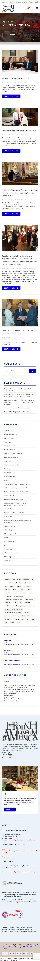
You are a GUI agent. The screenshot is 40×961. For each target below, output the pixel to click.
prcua (14, 616)
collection (26, 583)
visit (27, 619)
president (22, 616)
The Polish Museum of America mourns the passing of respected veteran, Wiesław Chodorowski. (20, 193)
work (12, 622)
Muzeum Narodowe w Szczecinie (17, 492)
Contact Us (27, 408)
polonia (26, 612)
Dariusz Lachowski (12, 408)
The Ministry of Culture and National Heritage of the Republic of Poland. (20, 947)
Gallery (7, 469)
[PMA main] (8, 8)
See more (9, 809)
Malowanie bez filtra (12, 394)
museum (22, 593)
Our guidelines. (7, 857)
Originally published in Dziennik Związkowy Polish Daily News (15, 504)
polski (7, 616)
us (22, 619)
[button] (15, 817)
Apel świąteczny (11, 434)
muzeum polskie (19, 596)
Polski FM (8, 509)
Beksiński (8, 446)
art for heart (9, 438)
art (32, 579)
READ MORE (10, 35)
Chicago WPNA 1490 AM (13, 453)
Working (32, 268)
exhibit (19, 586)
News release (21, 82)
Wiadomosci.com (11, 553)
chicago (18, 583)
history (15, 589)
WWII (18, 622)
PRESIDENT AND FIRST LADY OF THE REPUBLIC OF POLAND (17, 332)
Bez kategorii (10, 449)
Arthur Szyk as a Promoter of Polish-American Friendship (19, 402)
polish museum (29, 606)
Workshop (8, 560)
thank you (31, 616)
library (22, 589)
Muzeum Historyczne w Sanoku (16, 488)
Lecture (8, 480)
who (6, 622)
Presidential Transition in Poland (15, 78)
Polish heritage (17, 606)
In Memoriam (10, 476)
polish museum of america (13, 609)
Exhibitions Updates (12, 465)
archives (26, 579)
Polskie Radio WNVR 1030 (14, 513)
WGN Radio (9, 549)
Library (7, 794)
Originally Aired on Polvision (15, 499)
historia (7, 589)
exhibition (27, 586)
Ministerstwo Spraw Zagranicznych (17, 484)
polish (7, 606)
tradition (16, 619)
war (33, 619)
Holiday (8, 472)
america (7, 579)
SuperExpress (10, 526)
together (8, 619)
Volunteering (9, 541)
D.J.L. (17, 945)
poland (27, 602)
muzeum (8, 596)
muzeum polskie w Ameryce (14, 599)
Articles (7, 339)
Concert (8, 461)
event (12, 586)
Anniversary (9, 430)
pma (21, 602)
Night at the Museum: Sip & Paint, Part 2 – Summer (18, 395)
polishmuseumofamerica (13, 612)
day (6, 586)
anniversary (16, 579)
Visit (6, 537)
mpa (15, 593)
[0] (26, 8)
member (8, 593)
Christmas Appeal (11, 457)
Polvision (8, 516)
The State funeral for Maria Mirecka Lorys (19, 130)
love (28, 589)
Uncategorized (10, 534)
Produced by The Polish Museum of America (17, 521)
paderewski (30, 599)
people (7, 602)
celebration (9, 583)
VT (6, 545)
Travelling (8, 530)
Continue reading (11, 96)
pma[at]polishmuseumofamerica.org (22, 840)
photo (15, 602)
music (29, 593)
